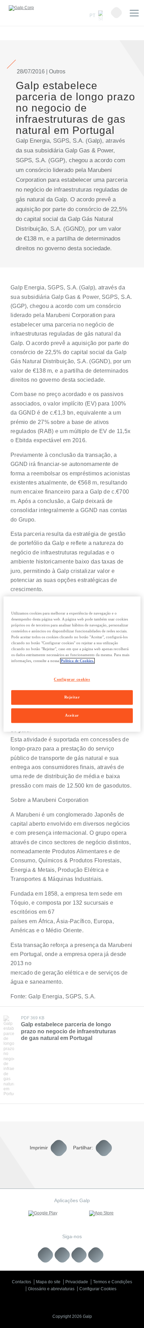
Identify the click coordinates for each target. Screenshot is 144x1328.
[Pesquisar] (116, 13)
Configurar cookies (72, 679)
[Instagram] (79, 1255)
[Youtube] (62, 1255)
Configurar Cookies (97, 1288)
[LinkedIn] (46, 1255)
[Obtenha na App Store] (101, 1213)
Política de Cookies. (77, 661)
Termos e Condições (112, 1281)
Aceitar (72, 715)
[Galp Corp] (21, 8)
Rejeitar (72, 697)
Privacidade (76, 1281)
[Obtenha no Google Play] (42, 1213)
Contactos (21, 1281)
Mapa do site (48, 1281)
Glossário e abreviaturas (51, 1288)
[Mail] (96, 1255)
